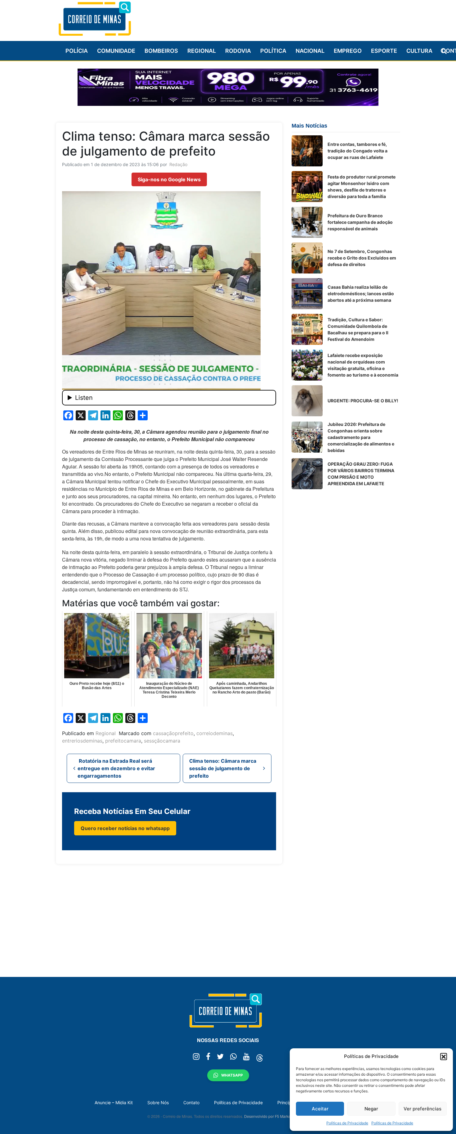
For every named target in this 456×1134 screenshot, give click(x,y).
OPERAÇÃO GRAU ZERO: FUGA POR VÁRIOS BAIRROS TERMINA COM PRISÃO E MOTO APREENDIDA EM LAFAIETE (361, 473)
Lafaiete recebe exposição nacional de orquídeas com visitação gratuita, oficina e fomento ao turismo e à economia (363, 365)
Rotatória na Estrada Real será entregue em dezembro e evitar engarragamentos (116, 768)
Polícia (76, 50)
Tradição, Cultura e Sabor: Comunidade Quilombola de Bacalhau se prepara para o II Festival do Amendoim (358, 329)
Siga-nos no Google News (169, 179)
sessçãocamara (162, 741)
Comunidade (116, 50)
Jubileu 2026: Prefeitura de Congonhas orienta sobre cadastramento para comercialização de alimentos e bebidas (361, 437)
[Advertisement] (287, 18)
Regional (201, 50)
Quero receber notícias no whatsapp (125, 828)
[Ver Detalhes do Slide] (228, 87)
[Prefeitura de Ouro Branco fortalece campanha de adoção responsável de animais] (307, 222)
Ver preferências (422, 1109)
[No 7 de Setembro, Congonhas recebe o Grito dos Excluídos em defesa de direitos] (307, 257)
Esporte (384, 50)
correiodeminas (214, 733)
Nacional (310, 50)
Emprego (348, 50)
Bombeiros (161, 50)
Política (273, 50)
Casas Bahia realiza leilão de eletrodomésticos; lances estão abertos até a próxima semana (361, 293)
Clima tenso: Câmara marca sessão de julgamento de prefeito (222, 768)
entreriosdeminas (82, 741)
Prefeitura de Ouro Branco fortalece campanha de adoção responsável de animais (360, 222)
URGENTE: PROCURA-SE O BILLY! (363, 400)
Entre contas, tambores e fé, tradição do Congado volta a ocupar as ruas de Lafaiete (357, 151)
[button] (443, 1056)
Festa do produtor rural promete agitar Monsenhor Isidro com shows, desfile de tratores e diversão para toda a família (362, 186)
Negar (371, 1109)
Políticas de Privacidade (347, 1123)
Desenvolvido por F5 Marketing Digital (276, 1116)
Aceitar (320, 1109)
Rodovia (238, 50)
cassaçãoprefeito (173, 733)
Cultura (419, 50)
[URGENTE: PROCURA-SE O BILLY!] (307, 400)
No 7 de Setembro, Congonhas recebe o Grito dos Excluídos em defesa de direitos (362, 258)
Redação (178, 164)
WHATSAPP (232, 1075)
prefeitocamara (123, 741)
